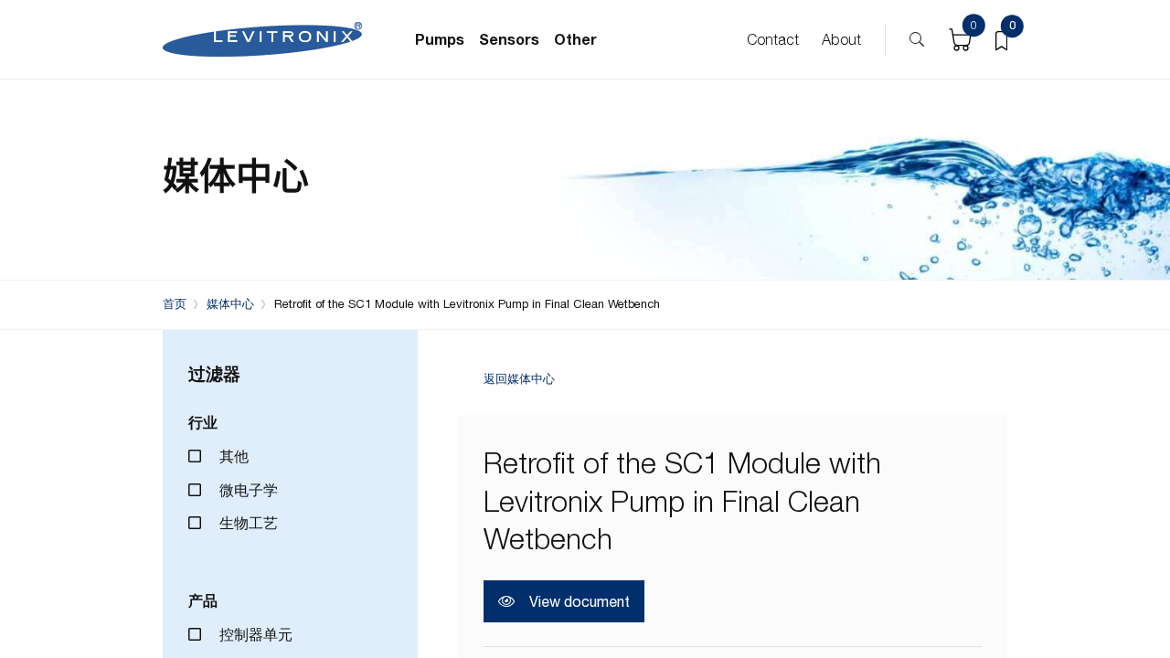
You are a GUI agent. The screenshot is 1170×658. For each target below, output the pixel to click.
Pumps (439, 39)
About (841, 39)
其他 (232, 456)
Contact (773, 39)
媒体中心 (230, 304)
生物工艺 (247, 523)
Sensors (509, 39)
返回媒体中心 (519, 380)
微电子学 (247, 490)
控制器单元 (254, 634)
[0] (1001, 39)
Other (575, 39)
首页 (174, 304)
